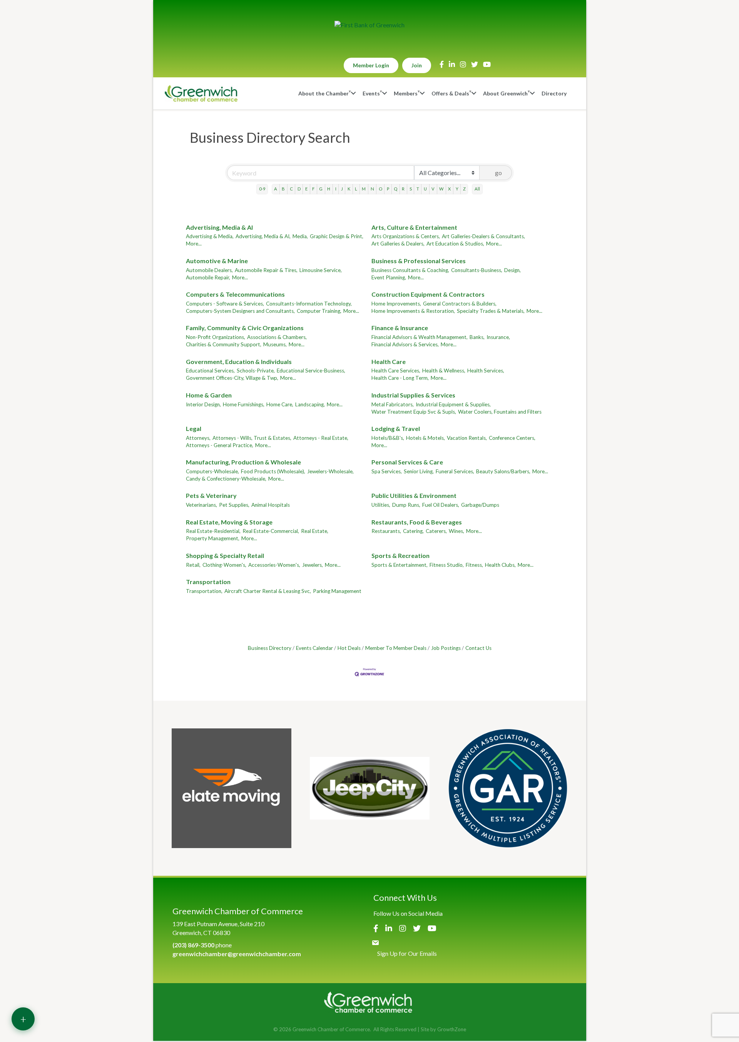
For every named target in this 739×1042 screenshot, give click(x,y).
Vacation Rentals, (467, 438)
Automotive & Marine (217, 260)
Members (406, 93)
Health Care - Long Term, (400, 378)
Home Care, (279, 404)
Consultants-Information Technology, (309, 304)
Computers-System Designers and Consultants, (240, 311)
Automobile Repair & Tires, (266, 270)
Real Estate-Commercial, (270, 531)
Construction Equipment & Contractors (428, 294)
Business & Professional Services (418, 260)
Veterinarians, (201, 505)
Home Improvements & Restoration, (413, 311)
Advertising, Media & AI (219, 227)
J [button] (342, 188)
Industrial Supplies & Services (413, 395)
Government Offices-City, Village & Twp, (232, 378)
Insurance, (498, 337)
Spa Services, (386, 471)
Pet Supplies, (234, 505)
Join (416, 65)
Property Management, (212, 538)
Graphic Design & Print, (336, 236)
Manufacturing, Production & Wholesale (243, 462)
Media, (300, 236)
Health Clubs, (500, 565)
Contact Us (478, 648)
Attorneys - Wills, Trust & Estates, (251, 438)
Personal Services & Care (407, 462)
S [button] (411, 188)
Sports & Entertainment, (399, 565)
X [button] (449, 188)
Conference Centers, (512, 438)
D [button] (299, 188)
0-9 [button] (262, 188)
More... (194, 243)
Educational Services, (210, 370)
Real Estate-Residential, (213, 531)
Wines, (456, 531)
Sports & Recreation (400, 555)
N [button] (372, 188)
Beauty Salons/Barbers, (503, 471)
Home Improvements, (396, 304)
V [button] (433, 188)
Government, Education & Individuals (239, 361)
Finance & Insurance (399, 327)
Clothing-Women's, (224, 565)
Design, (512, 270)
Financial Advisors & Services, (405, 344)
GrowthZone (451, 1029)
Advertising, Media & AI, (263, 236)
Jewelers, (312, 565)
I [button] (335, 188)
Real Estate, (314, 531)
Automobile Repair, (208, 277)
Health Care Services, (395, 370)
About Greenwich (505, 93)
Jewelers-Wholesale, (330, 471)
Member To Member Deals (395, 648)
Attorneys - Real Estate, (320, 438)
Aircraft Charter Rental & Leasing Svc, (267, 591)
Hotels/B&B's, (387, 438)
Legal (193, 428)
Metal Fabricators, (392, 404)
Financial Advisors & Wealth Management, (419, 337)
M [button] (364, 188)
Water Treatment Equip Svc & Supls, (413, 412)
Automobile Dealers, (209, 270)
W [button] (441, 188)
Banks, (477, 337)
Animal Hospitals (270, 505)
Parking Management (337, 591)
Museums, (275, 344)
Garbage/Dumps (480, 505)
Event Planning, (388, 277)
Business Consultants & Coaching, (410, 270)
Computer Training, (319, 311)
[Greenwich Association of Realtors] (508, 788)
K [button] (349, 188)
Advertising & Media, (210, 236)
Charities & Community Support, (223, 344)
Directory (554, 93)
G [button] (321, 188)
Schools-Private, (256, 370)
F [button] (313, 188)
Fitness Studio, (447, 565)
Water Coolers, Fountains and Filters (500, 412)
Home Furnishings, (243, 404)
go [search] (498, 172)
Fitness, (474, 565)
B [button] (283, 188)
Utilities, (380, 505)
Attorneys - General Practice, (219, 445)
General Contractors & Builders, (460, 304)
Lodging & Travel (395, 428)
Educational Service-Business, (311, 370)
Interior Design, (203, 404)
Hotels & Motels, (425, 438)
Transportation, (204, 591)
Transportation (208, 581)
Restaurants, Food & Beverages (416, 522)
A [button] (275, 188)
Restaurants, (386, 531)
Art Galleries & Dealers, (398, 243)
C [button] (291, 188)
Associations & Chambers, (277, 337)
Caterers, (436, 531)
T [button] (417, 188)
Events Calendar (314, 648)
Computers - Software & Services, (225, 304)
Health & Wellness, (443, 370)
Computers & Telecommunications (235, 294)
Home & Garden (209, 395)
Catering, (413, 531)
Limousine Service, (320, 270)
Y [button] (457, 188)
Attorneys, (198, 438)
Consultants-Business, (476, 270)
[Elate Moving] (231, 788)
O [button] (380, 188)
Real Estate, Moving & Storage (229, 522)
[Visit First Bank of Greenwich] (369, 25)
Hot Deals (349, 648)
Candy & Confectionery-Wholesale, (226, 479)
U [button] (425, 188)
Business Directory (269, 648)
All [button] (477, 188)
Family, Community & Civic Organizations (245, 327)
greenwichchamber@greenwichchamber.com (236, 953)
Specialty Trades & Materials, (491, 311)
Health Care (388, 361)
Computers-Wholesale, (212, 471)
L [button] (356, 188)
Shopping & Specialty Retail (225, 555)
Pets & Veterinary (211, 495)
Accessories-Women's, (274, 565)
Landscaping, (310, 404)
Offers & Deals (450, 93)
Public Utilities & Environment (413, 495)
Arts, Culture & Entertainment (414, 227)
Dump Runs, (406, 505)
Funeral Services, (455, 471)
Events (371, 93)
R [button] (403, 188)
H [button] (328, 188)
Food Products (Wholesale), (273, 471)
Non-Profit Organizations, (215, 337)
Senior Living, (419, 471)
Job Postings (446, 648)
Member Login (371, 65)
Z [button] (464, 188)
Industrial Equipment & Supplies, (453, 404)
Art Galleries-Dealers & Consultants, (483, 236)
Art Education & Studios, (455, 243)
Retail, (193, 565)
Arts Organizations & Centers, (405, 236)
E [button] (306, 188)
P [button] (388, 188)
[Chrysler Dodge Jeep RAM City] (370, 788)
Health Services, (485, 370)
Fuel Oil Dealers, (440, 505)
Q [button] (395, 188)
